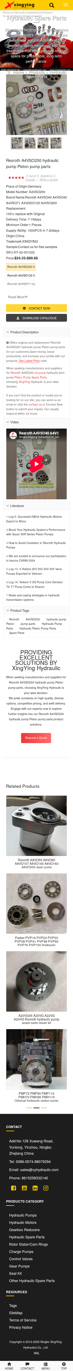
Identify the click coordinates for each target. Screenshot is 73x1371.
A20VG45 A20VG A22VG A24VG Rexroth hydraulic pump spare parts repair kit (36, 1019)
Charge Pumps (21, 1251)
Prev (11, 104)
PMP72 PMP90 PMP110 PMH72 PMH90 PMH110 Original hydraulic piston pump (36, 1097)
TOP (64, 1368)
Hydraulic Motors (22, 1222)
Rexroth (16, 373)
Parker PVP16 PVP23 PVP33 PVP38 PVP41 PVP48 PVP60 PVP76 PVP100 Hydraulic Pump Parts (36, 943)
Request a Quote (36, 738)
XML (37, 1353)
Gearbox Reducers (24, 1229)
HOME (9, 1368)
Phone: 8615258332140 (28, 1177)
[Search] (51, 4)
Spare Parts (39, 377)
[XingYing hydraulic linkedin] (34, 1187)
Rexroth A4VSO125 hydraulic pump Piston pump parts (21, 275)
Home (18, 72)
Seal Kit (15, 1273)
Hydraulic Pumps (23, 1215)
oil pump (40, 373)
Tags (13, 1305)
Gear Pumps (19, 1266)
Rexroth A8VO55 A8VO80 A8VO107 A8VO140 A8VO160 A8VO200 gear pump (36, 863)
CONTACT (27, 1368)
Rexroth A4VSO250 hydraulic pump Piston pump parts (21, 267)
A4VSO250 (33, 619)
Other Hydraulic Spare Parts (32, 1280)
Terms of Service (22, 1319)
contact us (35, 404)
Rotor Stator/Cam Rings (28, 1244)
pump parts (28, 624)
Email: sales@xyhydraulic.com (34, 1169)
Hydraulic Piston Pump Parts (37, 628)
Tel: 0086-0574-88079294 (30, 1161)
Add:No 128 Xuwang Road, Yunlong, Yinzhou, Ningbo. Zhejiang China (31, 1147)
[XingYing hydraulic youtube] (23, 1187)
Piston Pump (22, 377)
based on (48, 175)
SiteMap (16, 1312)
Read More (16, 297)
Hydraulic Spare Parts (46, 74)
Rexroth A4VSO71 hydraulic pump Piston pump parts (21, 284)
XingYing (24, 382)
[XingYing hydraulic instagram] (44, 1187)
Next (61, 104)
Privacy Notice (20, 1327)
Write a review (49, 179)
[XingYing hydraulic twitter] (12, 1187)
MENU (46, 1368)
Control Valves (21, 1258)
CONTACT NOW (39, 308)
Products (37, 72)
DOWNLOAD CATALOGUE (40, 318)
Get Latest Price (29, 361)
